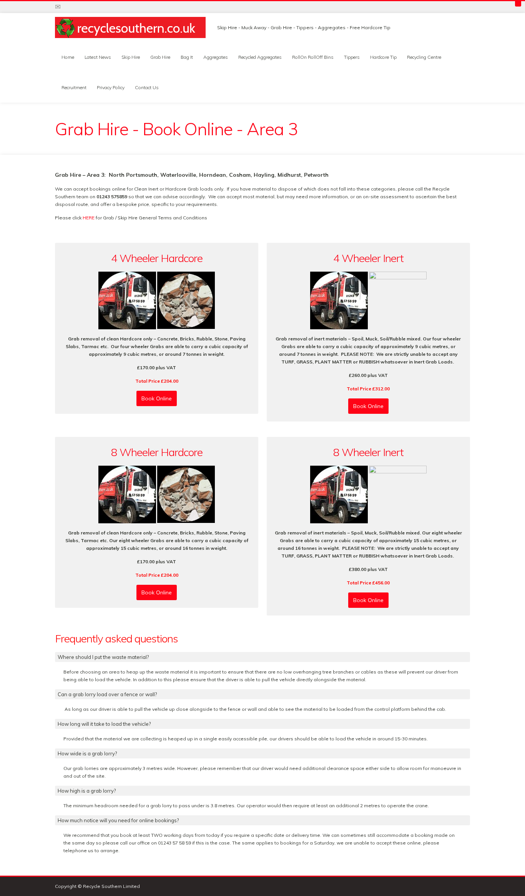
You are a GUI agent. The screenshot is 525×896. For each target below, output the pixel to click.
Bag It (187, 57)
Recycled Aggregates (260, 57)
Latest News (98, 57)
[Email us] (58, 6)
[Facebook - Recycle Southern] (82, 6)
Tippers (352, 57)
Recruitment (73, 87)
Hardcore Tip (383, 57)
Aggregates (215, 57)
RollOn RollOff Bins (313, 57)
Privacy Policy (111, 87)
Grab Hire (160, 57)
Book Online (156, 398)
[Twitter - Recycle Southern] (70, 6)
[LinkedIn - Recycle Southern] (105, 6)
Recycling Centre (424, 57)
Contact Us (147, 87)
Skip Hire (130, 57)
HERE (89, 218)
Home (67, 57)
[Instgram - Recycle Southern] (93, 6)
